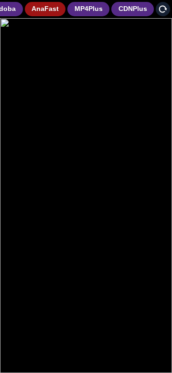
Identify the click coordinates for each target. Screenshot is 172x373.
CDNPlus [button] (132, 8)
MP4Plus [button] (89, 8)
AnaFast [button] (45, 8)
